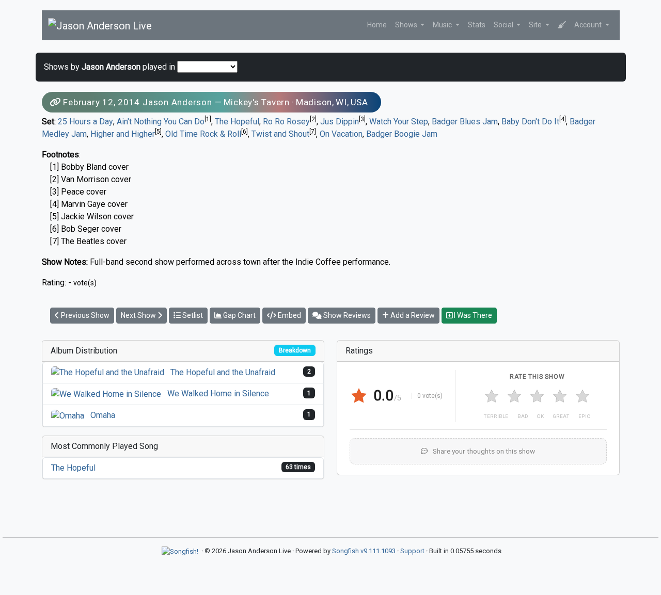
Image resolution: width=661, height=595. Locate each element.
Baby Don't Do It (530, 121)
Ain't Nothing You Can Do (160, 121)
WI (341, 102)
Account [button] (588, 25)
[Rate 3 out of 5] (537, 396)
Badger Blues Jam (465, 121)
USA (359, 102)
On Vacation (341, 134)
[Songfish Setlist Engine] (180, 551)
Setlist (192, 315)
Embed (288, 315)
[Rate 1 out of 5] (491, 396)
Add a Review (412, 315)
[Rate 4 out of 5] (560, 396)
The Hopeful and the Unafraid (222, 372)
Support (412, 551)
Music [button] (443, 25)
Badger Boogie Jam (401, 134)
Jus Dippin (339, 121)
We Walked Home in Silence (218, 393)
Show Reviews (346, 315)
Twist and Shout (280, 134)
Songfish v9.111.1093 (364, 551)
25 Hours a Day (85, 121)
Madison (314, 102)
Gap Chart (239, 315)
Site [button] (536, 25)
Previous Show (84, 315)
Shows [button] (407, 25)
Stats (476, 25)
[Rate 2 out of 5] (514, 396)
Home (377, 25)
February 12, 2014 (101, 102)
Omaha (102, 415)
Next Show (139, 315)
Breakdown (295, 350)
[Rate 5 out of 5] (582, 396)
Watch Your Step (398, 121)
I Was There (472, 315)
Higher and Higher (122, 134)
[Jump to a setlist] (562, 25)
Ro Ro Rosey (286, 121)
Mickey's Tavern (257, 102)
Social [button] (504, 25)
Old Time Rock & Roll (203, 134)
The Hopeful (237, 121)
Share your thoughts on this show (483, 451)
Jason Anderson (177, 102)
